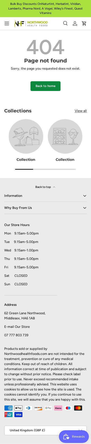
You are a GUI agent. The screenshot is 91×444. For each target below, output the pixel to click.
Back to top (43, 187)
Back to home (45, 86)
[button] (84, 23)
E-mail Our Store (17, 327)
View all (81, 111)
